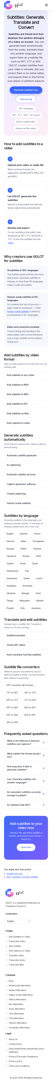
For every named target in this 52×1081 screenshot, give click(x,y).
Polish (23, 563)
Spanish (23, 533)
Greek (27, 578)
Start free (26, 847)
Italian (23, 541)
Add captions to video (18, 423)
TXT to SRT (12, 692)
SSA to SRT (30, 715)
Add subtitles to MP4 (18, 384)
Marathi (39, 600)
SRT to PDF (12, 722)
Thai (27, 571)
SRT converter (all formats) (20, 685)
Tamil (38, 593)
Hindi (38, 556)
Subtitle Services (14, 873)
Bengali (25, 593)
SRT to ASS (12, 707)
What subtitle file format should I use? (24, 755)
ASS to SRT (30, 707)
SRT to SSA (12, 715)
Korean (26, 556)
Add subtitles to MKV (18, 394)
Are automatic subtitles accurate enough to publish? (24, 793)
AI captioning (14, 465)
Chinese (37, 548)
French (37, 533)
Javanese (36, 608)
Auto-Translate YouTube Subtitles (22, 877)
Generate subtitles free (26, 90)
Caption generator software (21, 484)
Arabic (24, 548)
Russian (10, 548)
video (10, 242)
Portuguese (38, 541)
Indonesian (11, 578)
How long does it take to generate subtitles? (19, 768)
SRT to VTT (12, 700)
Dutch (35, 563)
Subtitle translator (16, 635)
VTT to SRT (30, 700)
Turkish (10, 563)
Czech (39, 578)
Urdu (22, 608)
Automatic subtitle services (21, 474)
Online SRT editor (16, 645)
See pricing (26, 99)
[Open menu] (43, 5)
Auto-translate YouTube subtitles (24, 654)
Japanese (11, 556)
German (10, 541)
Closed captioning (16, 493)
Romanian (27, 585)
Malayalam (24, 600)
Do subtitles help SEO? (18, 805)
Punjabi (10, 608)
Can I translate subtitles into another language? (21, 781)
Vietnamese (12, 571)
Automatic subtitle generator (22, 455)
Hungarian (11, 585)
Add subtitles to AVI (17, 403)
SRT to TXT (30, 692)
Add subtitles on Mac (18, 413)
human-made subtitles (18, 311)
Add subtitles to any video (20, 375)
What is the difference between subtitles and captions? (23, 742)
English (9, 533)
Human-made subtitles (19, 503)
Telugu (9, 600)
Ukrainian (10, 593)
